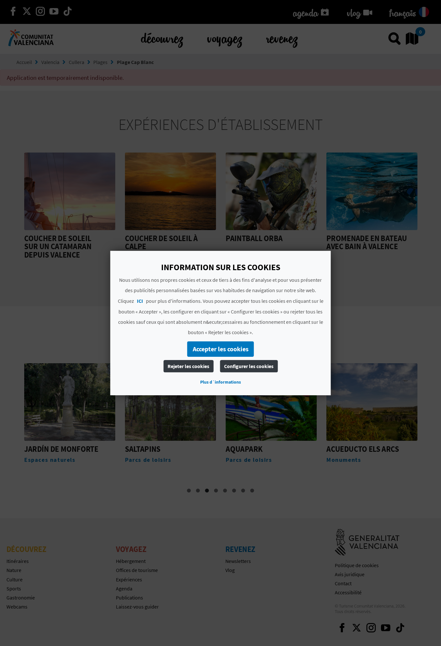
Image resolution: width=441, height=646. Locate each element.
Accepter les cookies (221, 349)
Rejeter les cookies (188, 366)
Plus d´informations (220, 382)
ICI (140, 301)
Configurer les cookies (248, 366)
